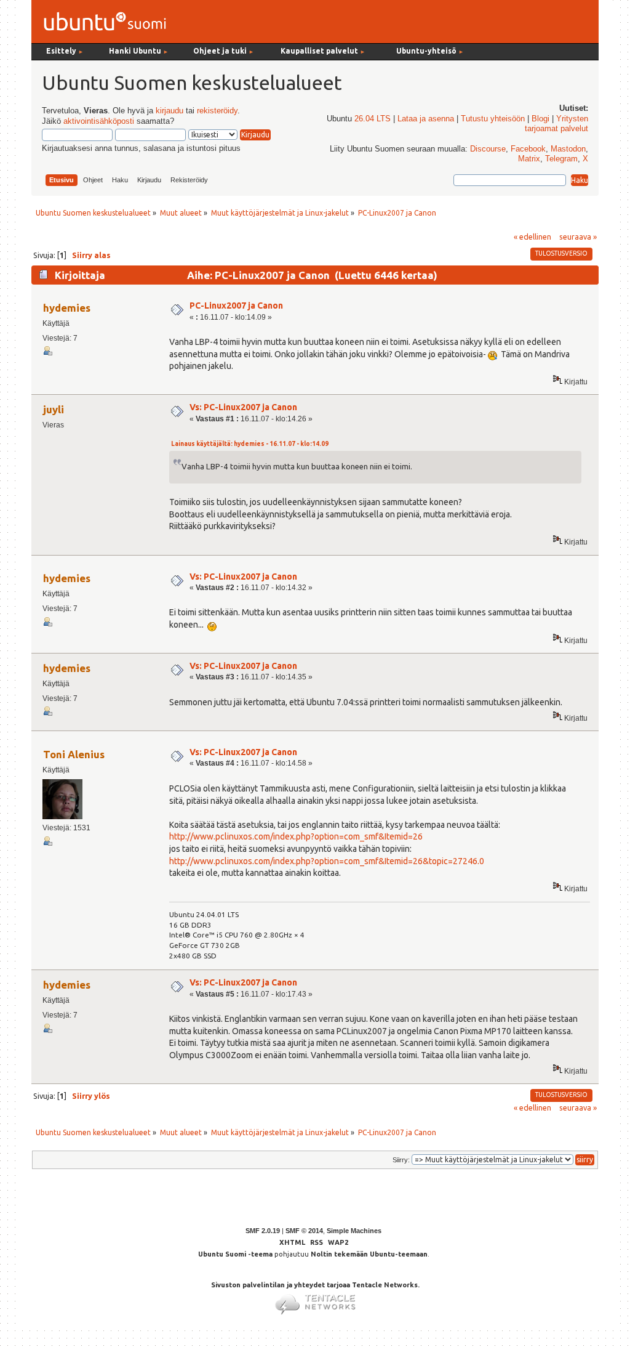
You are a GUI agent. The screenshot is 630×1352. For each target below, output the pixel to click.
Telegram (561, 159)
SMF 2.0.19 (262, 1230)
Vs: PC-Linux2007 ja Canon (243, 407)
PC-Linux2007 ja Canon (236, 305)
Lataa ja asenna (425, 119)
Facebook (528, 149)
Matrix (529, 159)
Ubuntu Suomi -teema (235, 1254)
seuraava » (578, 236)
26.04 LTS (372, 119)
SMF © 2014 (304, 1230)
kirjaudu (169, 111)
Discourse (488, 149)
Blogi (540, 119)
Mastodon (568, 149)
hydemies (66, 308)
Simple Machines (354, 1230)
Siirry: (401, 1160)
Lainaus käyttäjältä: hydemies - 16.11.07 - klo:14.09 (250, 443)
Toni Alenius (74, 754)
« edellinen (532, 236)
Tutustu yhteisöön (493, 119)
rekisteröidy (217, 111)
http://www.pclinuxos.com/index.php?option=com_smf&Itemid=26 (296, 836)
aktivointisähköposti (98, 121)
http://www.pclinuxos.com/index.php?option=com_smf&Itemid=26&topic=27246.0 (326, 861)
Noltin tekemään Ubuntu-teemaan (369, 1254)
